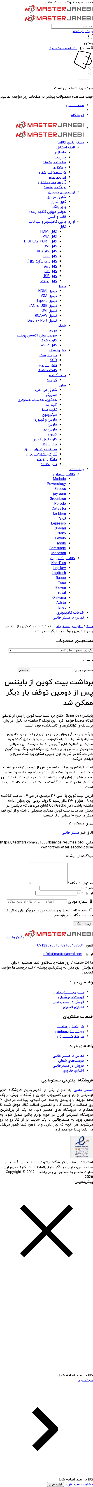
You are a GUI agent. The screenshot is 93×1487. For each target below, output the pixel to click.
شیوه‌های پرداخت (70, 1026)
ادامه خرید (55, 1484)
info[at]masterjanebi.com (62, 954)
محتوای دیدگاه (80, 883)
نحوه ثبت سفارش (70, 1036)
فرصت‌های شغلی (71, 997)
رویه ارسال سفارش (69, 1031)
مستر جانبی (70, 832)
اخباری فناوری (73, 1007)
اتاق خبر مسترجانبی (68, 626)
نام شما (87, 888)
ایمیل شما (85, 893)
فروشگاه (77, 115)
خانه (89, 626)
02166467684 (72, 945)
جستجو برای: (83, 670)
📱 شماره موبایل (80, 901)
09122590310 (48, 945)
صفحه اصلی (75, 105)
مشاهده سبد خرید (78, 1484)
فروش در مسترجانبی (68, 1002)
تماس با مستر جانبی (68, 992)
